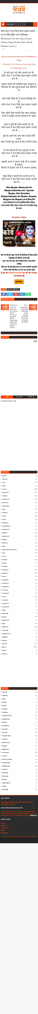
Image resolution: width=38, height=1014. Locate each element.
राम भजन (4, 596)
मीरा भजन (4, 576)
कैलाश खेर (4, 705)
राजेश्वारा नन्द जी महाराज (7, 759)
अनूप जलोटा (4, 692)
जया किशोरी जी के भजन (7, 715)
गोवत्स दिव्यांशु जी (5, 506)
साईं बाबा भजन (5, 637)
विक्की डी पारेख (5, 772)
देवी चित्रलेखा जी (5, 725)
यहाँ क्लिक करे (33, 815)
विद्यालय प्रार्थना (5, 613)
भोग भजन (4, 556)
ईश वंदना (4, 486)
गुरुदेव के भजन (5, 502)
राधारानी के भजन (5, 586)
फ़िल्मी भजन (4, 654)
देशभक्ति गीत (4, 533)
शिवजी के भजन (10, 289)
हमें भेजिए (19, 282)
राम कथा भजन (5, 590)
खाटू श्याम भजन (5, 492)
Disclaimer (4, 833)
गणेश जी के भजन (5, 499)
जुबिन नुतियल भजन (6, 719)
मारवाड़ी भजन (5, 573)
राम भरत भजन (5, 600)
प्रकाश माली (4, 732)
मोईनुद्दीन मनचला (5, 749)
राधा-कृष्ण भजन (5, 583)
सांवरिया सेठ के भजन (6, 633)
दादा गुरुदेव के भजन (6, 526)
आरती (3, 482)
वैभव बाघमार (4, 779)
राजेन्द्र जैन (4, 756)
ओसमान (3, 699)
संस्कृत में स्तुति (5, 630)
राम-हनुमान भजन (5, 607)
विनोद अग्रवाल (5, 776)
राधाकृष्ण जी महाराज (6, 762)
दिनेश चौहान (4, 722)
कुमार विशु (4, 702)
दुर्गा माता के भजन (5, 529)
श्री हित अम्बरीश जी (6, 783)
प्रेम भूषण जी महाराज (6, 736)
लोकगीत (3, 610)
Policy (3, 830)
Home (3, 823)
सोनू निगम (4, 786)
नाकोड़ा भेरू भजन (5, 536)
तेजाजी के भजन (5, 523)
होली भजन (4, 650)
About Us (4, 826)
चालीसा (3, 509)
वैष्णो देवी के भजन (5, 620)
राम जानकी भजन (5, 593)
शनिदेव (3, 623)
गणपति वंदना (4, 496)
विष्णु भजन (4, 617)
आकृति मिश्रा (4, 695)
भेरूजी (3, 553)
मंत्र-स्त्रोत (4, 559)
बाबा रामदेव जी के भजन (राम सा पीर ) (9, 549)
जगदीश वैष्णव (5, 712)
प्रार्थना (3, 546)
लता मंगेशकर (4, 769)
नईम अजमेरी (4, 729)
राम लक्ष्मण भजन (5, 603)
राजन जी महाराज (5, 752)
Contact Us (5, 828)
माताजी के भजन (5, 570)
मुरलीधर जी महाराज (6, 742)
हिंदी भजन (17, 289)
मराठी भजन (4, 563)
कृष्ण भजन (4, 489)
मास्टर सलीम (4, 739)
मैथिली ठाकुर (4, 746)
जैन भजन (4, 516)
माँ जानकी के (4, 566)
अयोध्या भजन (4, 479)
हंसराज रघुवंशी (5, 789)
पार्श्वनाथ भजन (5, 543)
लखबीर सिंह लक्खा (6, 766)
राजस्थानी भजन (5, 580)
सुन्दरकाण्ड (4, 640)
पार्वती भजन (4, 539)
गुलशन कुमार (4, 709)
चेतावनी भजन (4, 512)
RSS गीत (4, 476)
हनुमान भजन (4, 643)
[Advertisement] (19, 17)
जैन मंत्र (4, 519)
